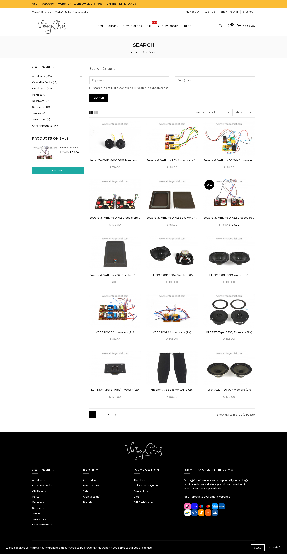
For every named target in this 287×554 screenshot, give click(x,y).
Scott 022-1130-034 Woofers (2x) (229, 389)
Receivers (38, 502)
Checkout (248, 12)
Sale (85, 491)
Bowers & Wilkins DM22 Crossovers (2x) (72, 147)
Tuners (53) (39, 113)
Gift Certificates (144, 502)
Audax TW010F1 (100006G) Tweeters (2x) (115, 160)
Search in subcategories (152, 88)
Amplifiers (38, 480)
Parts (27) (38, 94)
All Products (91, 480)
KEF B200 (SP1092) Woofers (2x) (229, 275)
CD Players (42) (42, 88)
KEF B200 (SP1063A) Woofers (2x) (172, 275)
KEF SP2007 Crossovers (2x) (115, 332)
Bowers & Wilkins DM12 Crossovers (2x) (115, 217)
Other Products (42, 524)
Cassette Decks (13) (44, 82)
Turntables (39, 519)
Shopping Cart (229, 12)
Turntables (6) (41, 119)
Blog (136, 496)
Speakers (38, 508)
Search (152, 52)
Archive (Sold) (91, 496)
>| (116, 415)
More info (275, 547)
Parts (35, 496)
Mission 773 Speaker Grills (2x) (172, 389)
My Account (193, 12)
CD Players (39, 491)
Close (258, 547)
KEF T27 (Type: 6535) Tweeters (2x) (229, 332)
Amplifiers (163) (42, 76)
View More (57, 170)
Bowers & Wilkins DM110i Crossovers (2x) (229, 160)
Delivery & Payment (146, 485)
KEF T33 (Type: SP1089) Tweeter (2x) (115, 389)
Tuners (36, 513)
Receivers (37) (41, 101)
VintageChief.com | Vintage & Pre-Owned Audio (60, 12)
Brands (87, 502)
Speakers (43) (41, 107)
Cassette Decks (42, 485)
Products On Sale (50, 138)
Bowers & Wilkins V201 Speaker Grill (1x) (115, 275)
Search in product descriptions (113, 88)
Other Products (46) (45, 125)
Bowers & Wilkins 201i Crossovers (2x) (172, 160)
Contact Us (141, 491)
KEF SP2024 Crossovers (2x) (172, 332)
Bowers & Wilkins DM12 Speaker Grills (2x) (172, 217)
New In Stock (91, 485)
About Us (139, 480)
